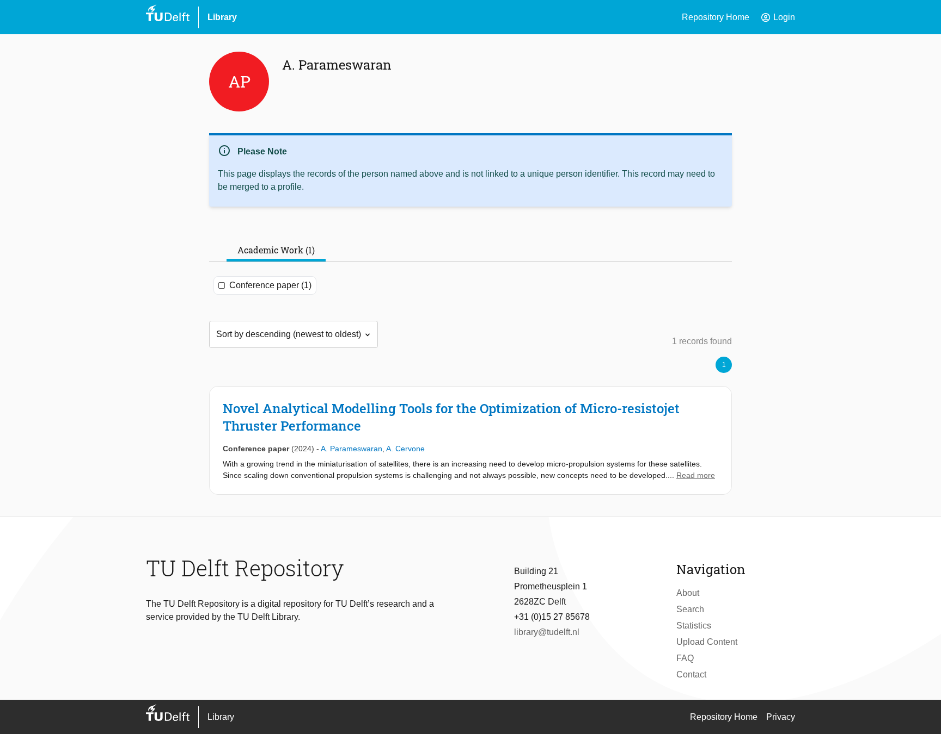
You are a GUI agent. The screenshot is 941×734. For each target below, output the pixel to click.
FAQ (685, 658)
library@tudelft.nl (546, 632)
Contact (691, 674)
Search (690, 609)
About (687, 593)
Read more (695, 475)
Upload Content (706, 641)
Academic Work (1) (276, 250)
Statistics (693, 625)
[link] (470, 440)
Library (222, 17)
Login (777, 17)
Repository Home (715, 17)
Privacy (780, 716)
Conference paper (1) (270, 285)
